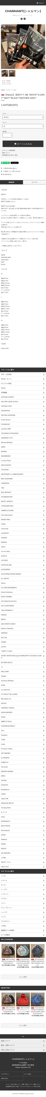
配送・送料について (27, 1084)
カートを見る (27, 1074)
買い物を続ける (7, 174)
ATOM (38, 1086)
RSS (35, 1086)
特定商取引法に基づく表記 (10, 155)
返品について (6, 153)
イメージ (34, 182)
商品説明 (11, 182)
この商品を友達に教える (10, 168)
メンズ (8, 82)
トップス (9, 83)
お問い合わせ (4, 1078)
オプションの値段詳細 (8, 150)
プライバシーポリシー (25, 1086)
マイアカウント (5, 1074)
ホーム (3, 80)
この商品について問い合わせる (12, 171)
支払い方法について (15, 1084)
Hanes (8, 80)
